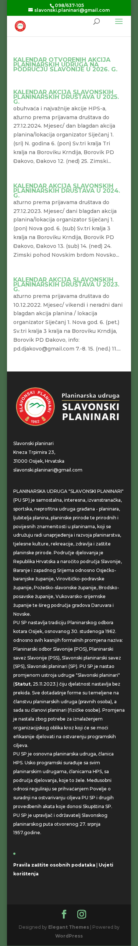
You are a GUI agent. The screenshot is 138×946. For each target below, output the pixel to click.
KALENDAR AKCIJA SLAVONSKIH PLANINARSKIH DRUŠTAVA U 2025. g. (66, 97)
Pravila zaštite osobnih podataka (54, 865)
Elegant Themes (68, 927)
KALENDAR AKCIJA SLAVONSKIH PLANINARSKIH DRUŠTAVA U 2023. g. (66, 284)
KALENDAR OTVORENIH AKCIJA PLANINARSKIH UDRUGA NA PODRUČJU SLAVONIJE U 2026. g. (65, 64)
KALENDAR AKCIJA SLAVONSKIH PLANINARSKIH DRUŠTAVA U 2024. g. (66, 190)
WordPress (69, 936)
